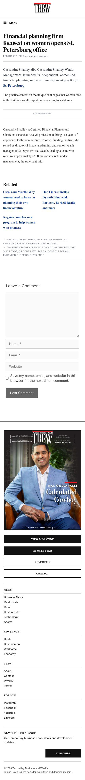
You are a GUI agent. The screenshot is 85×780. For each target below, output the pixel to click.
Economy (10, 653)
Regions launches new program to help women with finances (19, 222)
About (7, 670)
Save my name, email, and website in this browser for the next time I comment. (43, 378)
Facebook (10, 707)
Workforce (10, 648)
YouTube (9, 712)
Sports (8, 621)
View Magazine (42, 539)
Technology (11, 617)
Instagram (10, 702)
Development (12, 644)
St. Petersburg (14, 85)
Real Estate (11, 602)
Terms (8, 685)
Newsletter (42, 550)
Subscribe (63, 753)
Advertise (42, 562)
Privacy (8, 680)
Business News (13, 597)
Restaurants (11, 612)
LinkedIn (9, 717)
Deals (7, 639)
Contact (42, 573)
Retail (7, 607)
